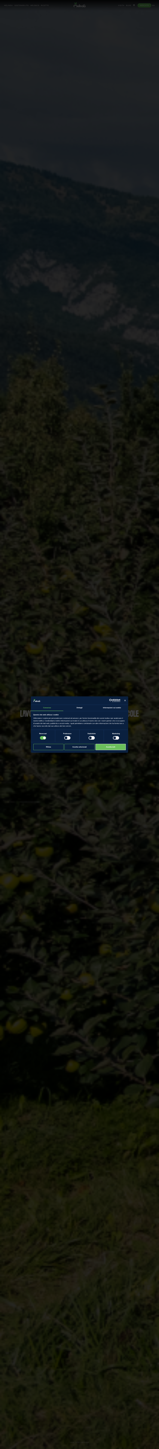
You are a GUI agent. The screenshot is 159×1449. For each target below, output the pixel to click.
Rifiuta (48, 747)
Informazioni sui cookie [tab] (112, 708)
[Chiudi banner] (125, 700)
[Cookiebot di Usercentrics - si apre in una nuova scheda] (110, 700)
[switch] (67, 738)
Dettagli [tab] (80, 708)
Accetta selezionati (79, 747)
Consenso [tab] (47, 708)
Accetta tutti (110, 747)
